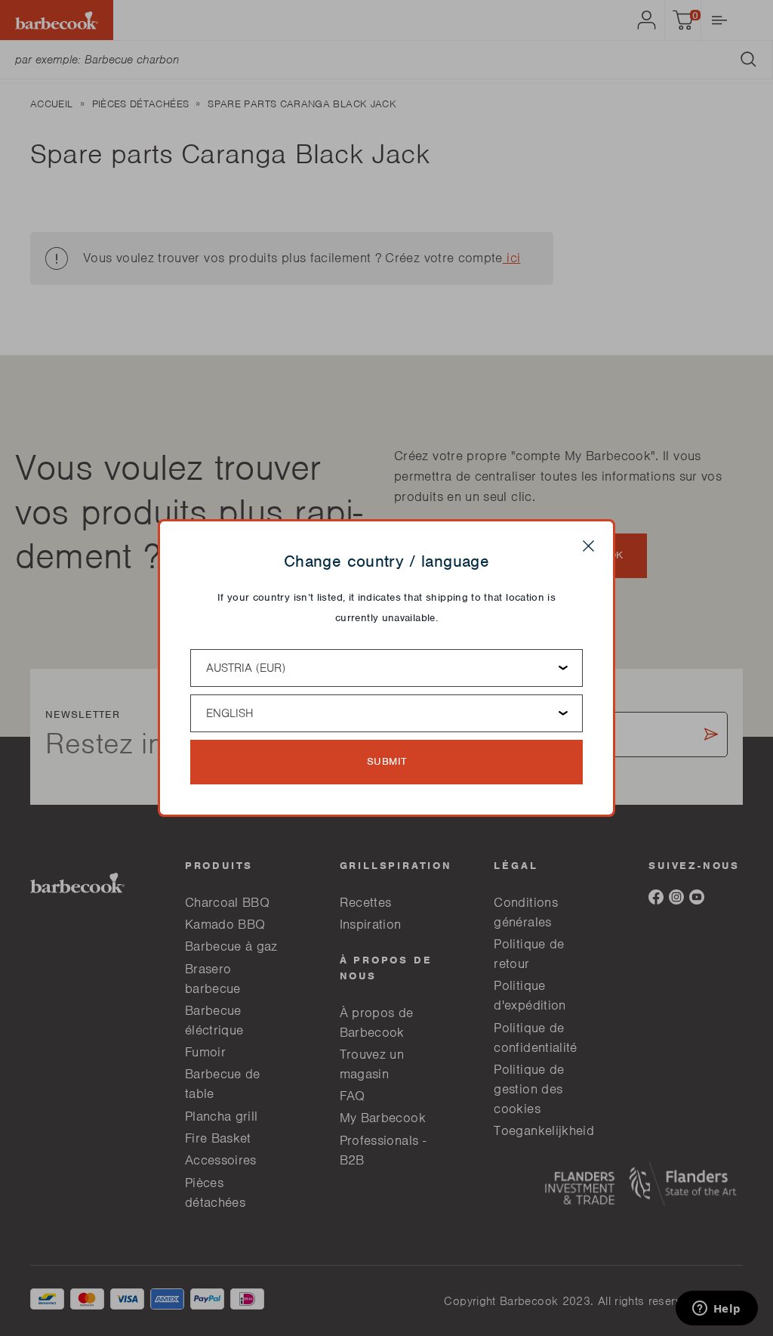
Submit (387, 761)
